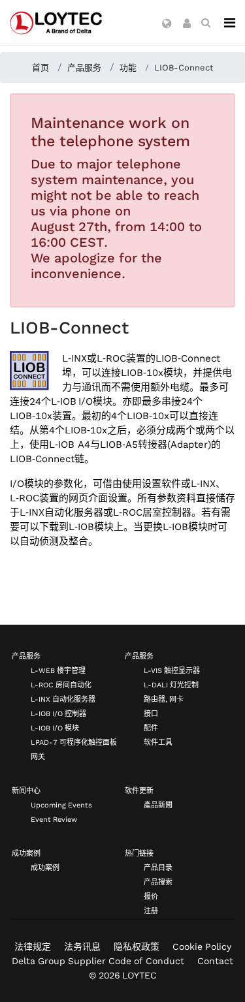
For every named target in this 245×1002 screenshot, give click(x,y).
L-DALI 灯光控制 (171, 685)
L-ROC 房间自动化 (61, 685)
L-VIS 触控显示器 (172, 670)
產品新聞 (158, 805)
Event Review (54, 819)
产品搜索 (158, 882)
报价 (151, 896)
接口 (151, 714)
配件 (151, 728)
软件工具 (158, 742)
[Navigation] (229, 23)
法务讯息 (82, 946)
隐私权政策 (136, 946)
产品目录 (158, 868)
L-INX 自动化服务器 (63, 699)
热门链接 (139, 853)
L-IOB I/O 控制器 (58, 714)
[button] (167, 24)
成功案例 (26, 853)
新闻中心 (26, 791)
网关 (38, 757)
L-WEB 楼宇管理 (58, 670)
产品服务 (26, 656)
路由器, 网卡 (164, 699)
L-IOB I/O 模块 (55, 728)
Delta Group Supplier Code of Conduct (98, 961)
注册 (151, 911)
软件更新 (139, 791)
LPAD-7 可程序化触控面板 (74, 742)
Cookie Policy (201, 946)
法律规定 (32, 946)
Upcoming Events (61, 805)
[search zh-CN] (205, 23)
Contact (215, 961)
